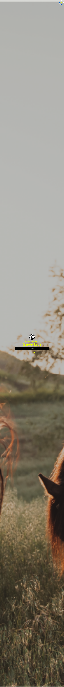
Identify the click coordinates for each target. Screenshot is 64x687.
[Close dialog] (61, 2)
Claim (32, 348)
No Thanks (32, 352)
